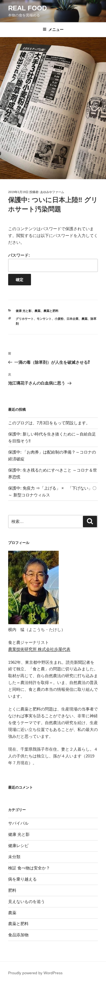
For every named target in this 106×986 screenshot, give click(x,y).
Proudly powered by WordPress (35, 973)
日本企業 (73, 318)
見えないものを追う (26, 901)
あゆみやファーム (52, 192)
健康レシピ (18, 845)
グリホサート (25, 318)
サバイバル (18, 823)
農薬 (37, 310)
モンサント (44, 318)
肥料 (12, 890)
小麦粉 (59, 318)
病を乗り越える (22, 879)
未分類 (14, 856)
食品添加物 (18, 934)
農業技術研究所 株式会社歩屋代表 (39, 649)
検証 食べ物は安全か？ (29, 868)
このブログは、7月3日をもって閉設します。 (49, 423)
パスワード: (19, 255)
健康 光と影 (24, 310)
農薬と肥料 (50, 310)
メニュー (56, 29)
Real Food (27, 8)
